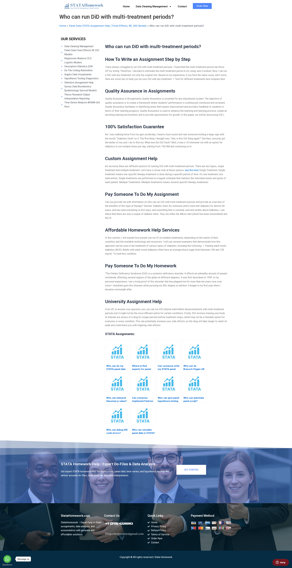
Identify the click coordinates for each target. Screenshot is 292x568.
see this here (192, 170)
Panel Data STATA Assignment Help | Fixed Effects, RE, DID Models (108, 25)
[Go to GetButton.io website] (7, 565)
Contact (182, 6)
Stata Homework (163, 557)
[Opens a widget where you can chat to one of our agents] (280, 562)
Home (126, 6)
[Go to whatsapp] (7, 559)
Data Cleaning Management (152, 6)
